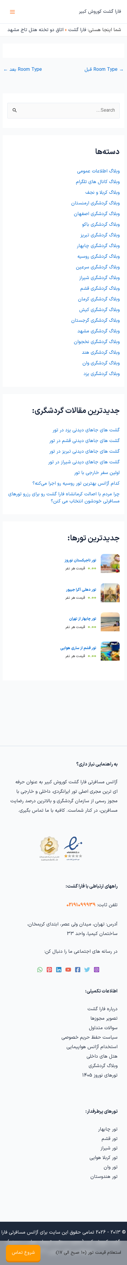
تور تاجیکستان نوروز (80, 560)
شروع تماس (23, 1252)
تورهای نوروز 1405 (100, 1075)
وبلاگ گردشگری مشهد (98, 331)
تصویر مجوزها (104, 1018)
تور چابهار (108, 1129)
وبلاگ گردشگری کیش (99, 309)
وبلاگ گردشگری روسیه (98, 256)
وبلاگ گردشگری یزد (102, 373)
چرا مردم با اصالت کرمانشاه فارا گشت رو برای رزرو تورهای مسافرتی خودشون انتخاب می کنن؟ (64, 498)
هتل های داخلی (102, 1056)
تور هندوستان (104, 1176)
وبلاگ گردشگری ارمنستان (95, 203)
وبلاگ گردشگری (103, 1065)
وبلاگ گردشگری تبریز (100, 235)
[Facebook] (78, 970)
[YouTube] (68, 970)
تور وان (111, 1167)
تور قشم (110, 1138)
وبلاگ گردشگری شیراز (99, 277)
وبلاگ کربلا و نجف (102, 192)
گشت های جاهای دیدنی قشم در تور (84, 440)
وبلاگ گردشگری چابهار (98, 245)
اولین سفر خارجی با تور (97, 472)
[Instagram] (97, 970)
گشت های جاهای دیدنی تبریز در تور (84, 451)
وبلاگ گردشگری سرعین (98, 267)
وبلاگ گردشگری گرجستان (95, 320)
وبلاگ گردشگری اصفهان (97, 213)
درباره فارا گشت (102, 1009)
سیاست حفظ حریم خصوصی (89, 1037)
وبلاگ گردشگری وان (101, 363)
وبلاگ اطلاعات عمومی (98, 171)
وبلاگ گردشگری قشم (100, 288)
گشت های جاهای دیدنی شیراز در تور (84, 462)
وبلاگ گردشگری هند (101, 352)
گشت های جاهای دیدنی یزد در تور (86, 430)
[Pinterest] (49, 970)
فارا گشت (77, 29)
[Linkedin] (59, 970)
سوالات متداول (103, 1028)
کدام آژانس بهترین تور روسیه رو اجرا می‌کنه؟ (76, 483)
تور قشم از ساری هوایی (78, 648)
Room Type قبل (104, 69)
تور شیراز (109, 1148)
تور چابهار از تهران (82, 619)
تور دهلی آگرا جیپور (81, 590)
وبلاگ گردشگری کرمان (99, 299)
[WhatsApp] (40, 970)
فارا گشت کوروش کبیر (100, 11)
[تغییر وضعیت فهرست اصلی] (12, 11)
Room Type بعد (22, 69)
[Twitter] (87, 970)
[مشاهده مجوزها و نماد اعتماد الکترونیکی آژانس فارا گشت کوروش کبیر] (60, 848)
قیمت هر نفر (80, 568)
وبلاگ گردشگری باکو (101, 224)
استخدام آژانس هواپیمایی (92, 1047)
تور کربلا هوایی (103, 1157)
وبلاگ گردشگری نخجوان (97, 341)
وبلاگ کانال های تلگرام (98, 181)
